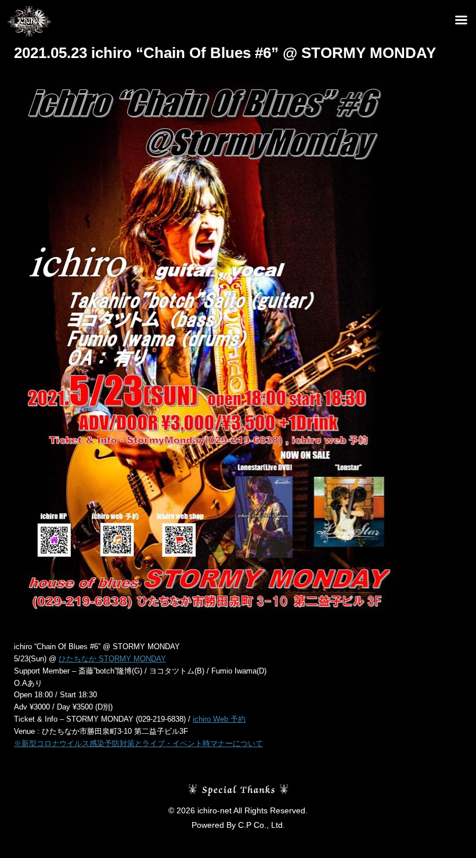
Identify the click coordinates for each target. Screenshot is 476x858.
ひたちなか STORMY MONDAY (112, 658)
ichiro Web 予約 (219, 719)
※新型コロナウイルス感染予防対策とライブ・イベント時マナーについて (138, 743)
